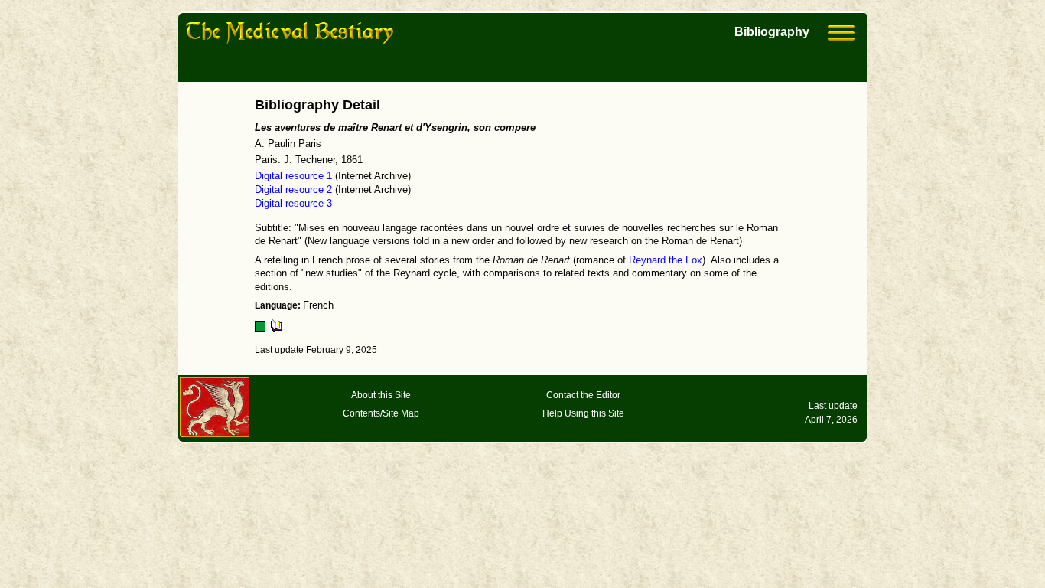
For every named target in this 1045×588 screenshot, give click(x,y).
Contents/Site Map (381, 413)
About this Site (381, 395)
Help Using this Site (583, 413)
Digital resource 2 (293, 190)
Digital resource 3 (293, 203)
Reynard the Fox (665, 260)
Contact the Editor (583, 395)
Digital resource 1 (293, 176)
